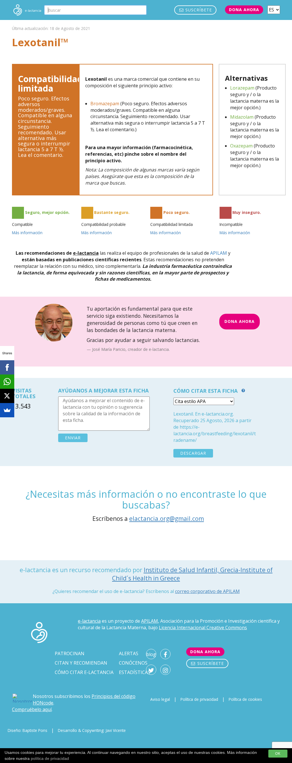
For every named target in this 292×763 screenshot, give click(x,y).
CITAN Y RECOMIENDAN (81, 663)
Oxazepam (241, 146)
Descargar (193, 453)
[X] (7, 396)
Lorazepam (242, 88)
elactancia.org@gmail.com (166, 519)
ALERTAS (128, 653)
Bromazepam (104, 103)
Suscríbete (198, 10)
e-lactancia (89, 621)
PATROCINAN (69, 653)
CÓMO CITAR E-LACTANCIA (84, 672)
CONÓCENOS (133, 663)
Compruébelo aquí (32, 709)
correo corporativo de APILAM (207, 591)
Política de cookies (245, 699)
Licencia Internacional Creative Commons (203, 627)
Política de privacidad (199, 699)
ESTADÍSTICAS (134, 672)
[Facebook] (7, 367)
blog (151, 654)
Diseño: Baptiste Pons (27, 730)
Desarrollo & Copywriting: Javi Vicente (92, 730)
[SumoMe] (7, 410)
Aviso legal (160, 699)
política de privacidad (50, 758)
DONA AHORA (239, 321)
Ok (278, 754)
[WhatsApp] (7, 382)
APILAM (218, 253)
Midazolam (242, 117)
